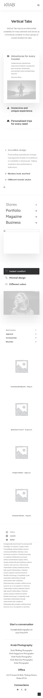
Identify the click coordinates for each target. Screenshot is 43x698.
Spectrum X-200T (21, 430)
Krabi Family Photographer (21, 656)
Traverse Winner (21, 516)
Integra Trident (21, 473)
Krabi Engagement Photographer (21, 653)
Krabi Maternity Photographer (21, 660)
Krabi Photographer (21, 663)
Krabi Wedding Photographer (21, 650)
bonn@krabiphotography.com (21, 629)
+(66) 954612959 (21, 633)
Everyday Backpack (21, 387)
